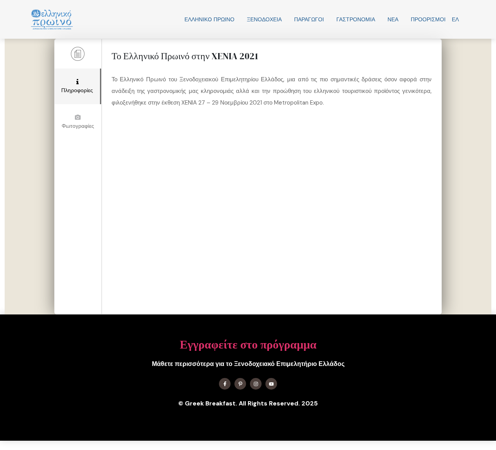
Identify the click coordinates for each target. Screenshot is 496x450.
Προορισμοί (428, 19)
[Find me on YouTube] (271, 384)
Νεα (393, 19)
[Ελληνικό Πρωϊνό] (52, 19)
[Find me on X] (240, 384)
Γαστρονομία (355, 19)
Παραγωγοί (309, 19)
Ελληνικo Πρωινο (209, 19)
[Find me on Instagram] (256, 384)
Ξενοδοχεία (264, 19)
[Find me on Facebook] (225, 384)
